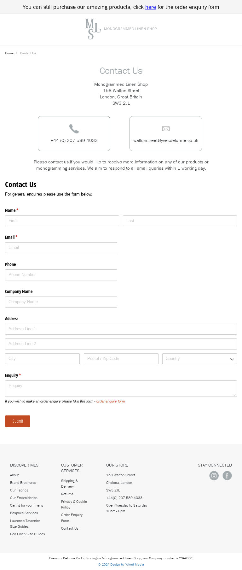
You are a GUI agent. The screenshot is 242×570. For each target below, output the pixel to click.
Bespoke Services (24, 512)
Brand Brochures (23, 482)
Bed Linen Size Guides (27, 534)
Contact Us (69, 528)
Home (9, 53)
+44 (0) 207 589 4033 (74, 140)
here (150, 6)
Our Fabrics (19, 490)
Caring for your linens (26, 505)
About (14, 475)
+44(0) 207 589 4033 (124, 497)
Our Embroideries (23, 497)
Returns (67, 493)
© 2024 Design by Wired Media (121, 564)
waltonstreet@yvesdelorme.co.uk (165, 140)
